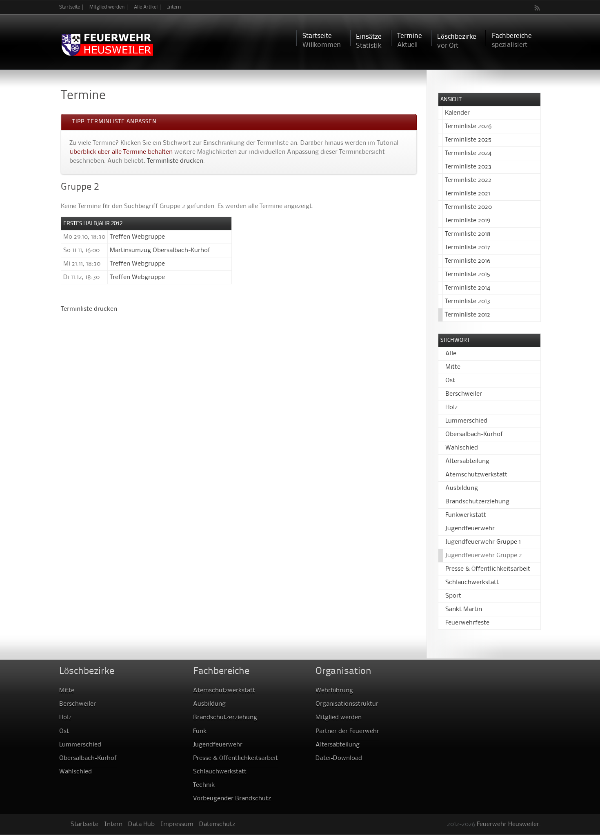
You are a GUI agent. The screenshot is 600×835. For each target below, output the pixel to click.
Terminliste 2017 (467, 247)
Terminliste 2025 (468, 140)
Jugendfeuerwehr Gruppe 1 (483, 542)
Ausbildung (461, 488)
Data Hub (141, 824)
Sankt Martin (463, 609)
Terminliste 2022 (468, 180)
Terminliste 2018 (468, 234)
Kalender (457, 113)
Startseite (69, 7)
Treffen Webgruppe (137, 237)
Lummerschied (466, 421)
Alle (450, 354)
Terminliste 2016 (467, 261)
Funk (200, 731)
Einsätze (369, 41)
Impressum (176, 824)
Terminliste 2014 (467, 288)
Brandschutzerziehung (477, 502)
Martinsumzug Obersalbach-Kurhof (160, 250)
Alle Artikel (146, 7)
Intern (174, 7)
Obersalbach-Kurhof (474, 434)
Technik (204, 785)
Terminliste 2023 (468, 167)
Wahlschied (461, 448)
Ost (450, 380)
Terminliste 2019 (467, 221)
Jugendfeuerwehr (470, 529)
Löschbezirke (456, 41)
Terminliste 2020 (468, 207)
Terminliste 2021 (467, 194)
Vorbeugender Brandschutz (232, 799)
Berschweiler (463, 394)
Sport (453, 596)
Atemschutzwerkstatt (476, 475)
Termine (409, 41)
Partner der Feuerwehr (347, 731)
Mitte (452, 367)
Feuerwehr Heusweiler (508, 824)
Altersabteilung (467, 461)
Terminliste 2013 (467, 301)
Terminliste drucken (175, 161)
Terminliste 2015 (467, 274)
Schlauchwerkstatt (472, 582)
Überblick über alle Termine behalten (121, 152)
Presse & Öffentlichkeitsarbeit (487, 569)
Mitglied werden (106, 7)
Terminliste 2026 (468, 126)
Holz (451, 407)
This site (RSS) (537, 7)
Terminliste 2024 (468, 153)
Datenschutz (217, 824)
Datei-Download (339, 758)
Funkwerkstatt (465, 515)
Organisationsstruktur (347, 704)
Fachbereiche (512, 41)
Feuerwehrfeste (467, 623)
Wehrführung (334, 690)
